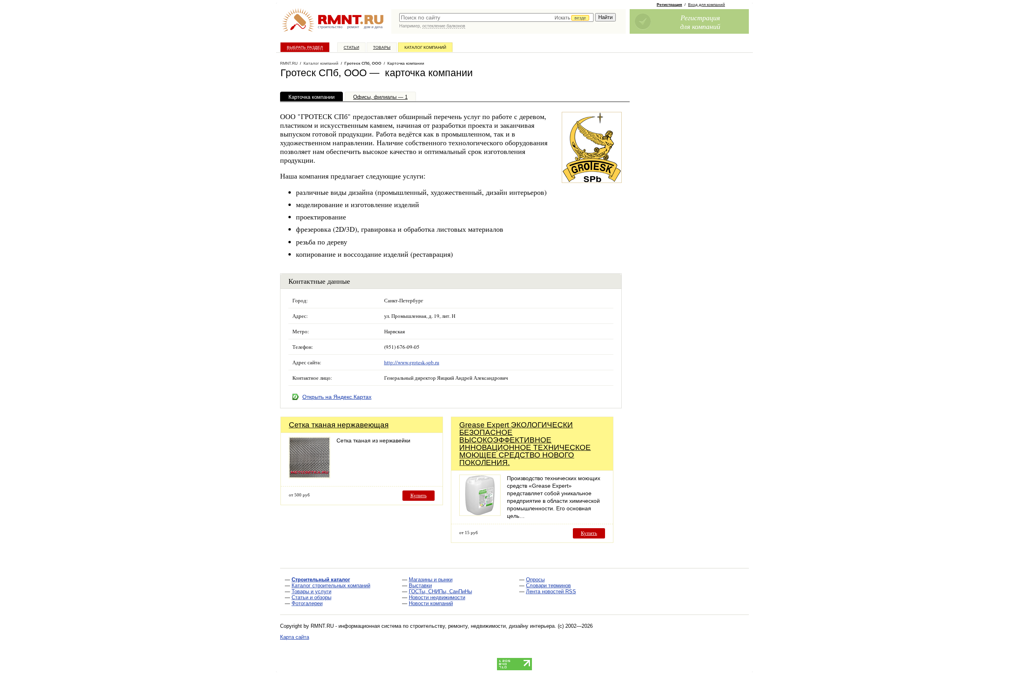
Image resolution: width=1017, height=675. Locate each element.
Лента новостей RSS (551, 591)
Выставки (420, 585)
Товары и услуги (311, 591)
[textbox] (496, 17)
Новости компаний (431, 603)
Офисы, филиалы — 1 (380, 97)
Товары (382, 47)
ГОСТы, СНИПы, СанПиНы (440, 591)
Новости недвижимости (437, 597)
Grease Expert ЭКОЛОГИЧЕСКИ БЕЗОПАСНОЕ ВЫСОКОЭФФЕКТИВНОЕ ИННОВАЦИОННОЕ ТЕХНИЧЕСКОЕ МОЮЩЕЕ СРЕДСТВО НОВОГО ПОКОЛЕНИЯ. (525, 444)
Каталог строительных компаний (331, 585)
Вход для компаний (706, 4)
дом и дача (373, 27)
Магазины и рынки (430, 580)
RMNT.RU (289, 63)
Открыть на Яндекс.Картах (336, 397)
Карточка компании (311, 97)
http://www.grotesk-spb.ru (411, 362)
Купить (418, 495)
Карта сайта (294, 637)
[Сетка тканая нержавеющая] (309, 476)
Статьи (351, 47)
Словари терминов (548, 585)
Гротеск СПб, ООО (362, 63)
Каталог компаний (425, 47)
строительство (330, 27)
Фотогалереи (307, 603)
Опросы (535, 580)
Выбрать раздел (305, 47)
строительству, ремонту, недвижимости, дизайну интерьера (482, 626)
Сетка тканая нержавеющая (339, 425)
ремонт (353, 27)
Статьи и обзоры (311, 597)
